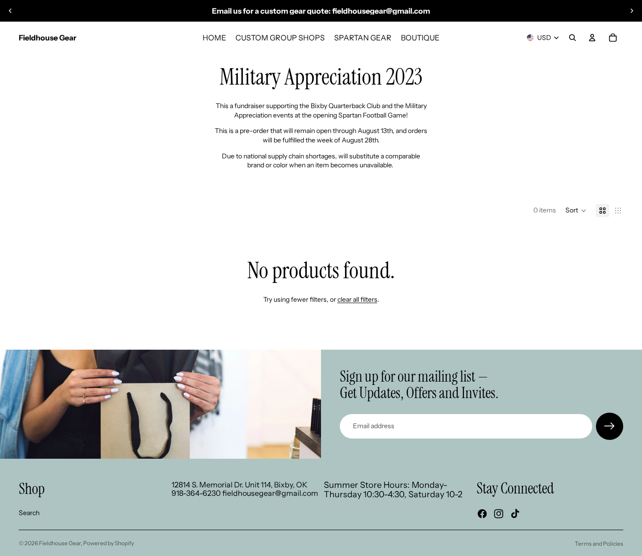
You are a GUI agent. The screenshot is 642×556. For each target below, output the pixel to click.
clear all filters (357, 299)
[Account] (592, 37)
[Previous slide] (10, 10)
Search (29, 513)
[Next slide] (631, 10)
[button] (576, 210)
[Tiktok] (515, 513)
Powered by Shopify (108, 543)
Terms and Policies (599, 543)
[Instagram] (498, 513)
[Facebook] (482, 513)
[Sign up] (609, 426)
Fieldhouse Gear (60, 543)
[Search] (572, 37)
